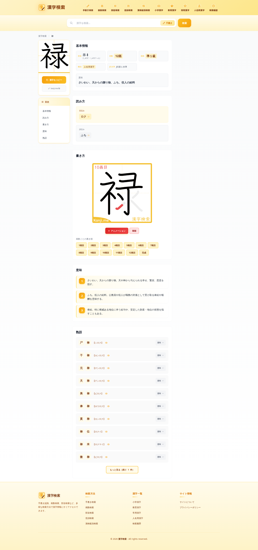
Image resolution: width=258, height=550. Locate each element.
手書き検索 (90, 502)
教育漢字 (137, 507)
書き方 (46, 124)
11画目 (119, 252)
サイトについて (187, 502)
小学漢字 (137, 502)
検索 (184, 23)
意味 (45, 131)
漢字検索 (42, 36)
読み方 (46, 117)
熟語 (45, 137)
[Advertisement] (197, 85)
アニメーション (118, 230)
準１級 (151, 56)
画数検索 (89, 507)
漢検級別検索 (91, 523)
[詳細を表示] (161, 342)
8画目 (81, 252)
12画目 (132, 252)
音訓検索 (89, 518)
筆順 (134, 230)
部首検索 (89, 512)
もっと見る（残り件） (122, 469)
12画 (118, 56)
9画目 (93, 252)
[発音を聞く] (106, 343)
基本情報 (47, 111)
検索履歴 (137, 523)
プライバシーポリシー (190, 507)
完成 (144, 252)
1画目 (81, 245)
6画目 (141, 245)
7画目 (153, 245)
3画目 (105, 245)
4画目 (117, 245)
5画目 (129, 245)
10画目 (106, 252)
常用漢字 (137, 512)
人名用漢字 (89, 66)
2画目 (93, 245)
